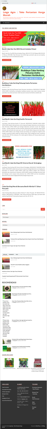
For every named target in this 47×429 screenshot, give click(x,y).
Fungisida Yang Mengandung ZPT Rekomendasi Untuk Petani (15, 276)
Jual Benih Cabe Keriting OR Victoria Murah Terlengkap (21, 163)
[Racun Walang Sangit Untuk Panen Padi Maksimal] (6, 232)
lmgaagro (14, 287)
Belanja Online (5, 393)
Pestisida (35, 394)
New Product (36, 389)
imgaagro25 (15, 295)
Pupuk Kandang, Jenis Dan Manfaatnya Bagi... (22, 286)
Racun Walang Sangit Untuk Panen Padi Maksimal (21, 232)
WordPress (38, 425)
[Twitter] (34, 3)
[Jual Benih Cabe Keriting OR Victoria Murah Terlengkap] (23, 152)
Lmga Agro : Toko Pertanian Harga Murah (24, 14)
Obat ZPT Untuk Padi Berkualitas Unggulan (20, 264)
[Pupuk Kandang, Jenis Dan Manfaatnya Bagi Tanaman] (7, 288)
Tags (17, 254)
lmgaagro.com (24, 399)
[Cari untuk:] (23, 209)
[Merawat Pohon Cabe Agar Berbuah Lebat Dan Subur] (7, 328)
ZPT (33, 408)
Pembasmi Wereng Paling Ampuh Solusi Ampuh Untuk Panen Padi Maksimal (27, 239)
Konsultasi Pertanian (6, 389)
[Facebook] (35, 3)
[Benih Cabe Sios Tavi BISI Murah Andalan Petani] (23, 38)
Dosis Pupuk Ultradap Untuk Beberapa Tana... (22, 293)
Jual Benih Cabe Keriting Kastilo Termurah (17, 119)
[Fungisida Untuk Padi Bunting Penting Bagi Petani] (7, 348)
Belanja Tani (35, 392)
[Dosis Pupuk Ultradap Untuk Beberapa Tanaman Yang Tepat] (7, 296)
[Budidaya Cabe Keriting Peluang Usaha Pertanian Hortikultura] (23, 72)
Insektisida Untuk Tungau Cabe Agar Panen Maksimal (13, 245)
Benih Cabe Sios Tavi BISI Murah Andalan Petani (19, 49)
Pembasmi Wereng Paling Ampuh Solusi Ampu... (22, 339)
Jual (3, 117)
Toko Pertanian (5, 387)
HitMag (43, 425)
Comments (11, 254)
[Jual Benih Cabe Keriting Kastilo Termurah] (23, 109)
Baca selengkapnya (6, 59)
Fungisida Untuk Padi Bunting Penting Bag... (21, 346)
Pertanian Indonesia (37, 387)
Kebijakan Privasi (6, 398)
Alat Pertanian (35, 399)
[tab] (5, 254)
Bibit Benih (4, 47)
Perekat (34, 407)
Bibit (33, 402)
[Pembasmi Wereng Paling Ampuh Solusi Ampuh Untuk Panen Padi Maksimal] (6, 239)
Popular (5, 254)
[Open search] (44, 22)
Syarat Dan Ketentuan (7, 400)
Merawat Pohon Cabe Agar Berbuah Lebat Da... (22, 320)
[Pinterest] (32, 3)
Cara (3, 81)
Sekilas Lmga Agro (6, 391)
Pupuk (33, 403)
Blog (18, 407)
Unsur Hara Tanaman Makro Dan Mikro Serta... (22, 301)
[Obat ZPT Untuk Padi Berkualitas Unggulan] (6, 264)
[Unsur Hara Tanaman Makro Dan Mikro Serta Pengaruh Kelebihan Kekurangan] (7, 309)
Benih (33, 397)
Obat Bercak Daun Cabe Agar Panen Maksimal (12, 271)
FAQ (3, 396)
